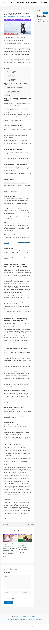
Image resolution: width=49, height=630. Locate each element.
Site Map (33, 619)
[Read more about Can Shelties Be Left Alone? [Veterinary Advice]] (25, 537)
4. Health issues (10, 75)
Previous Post (4, 524)
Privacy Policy (22, 619)
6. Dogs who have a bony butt (12, 77)
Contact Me (9, 619)
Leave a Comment (8, 16)
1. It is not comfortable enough (12, 71)
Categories (39, 19)
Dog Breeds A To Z (23, 3)
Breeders (34, 3)
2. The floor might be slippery (12, 72)
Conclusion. (7, 95)
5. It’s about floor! (10, 92)
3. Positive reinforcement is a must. (13, 90)
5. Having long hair (10, 76)
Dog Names (43, 3)
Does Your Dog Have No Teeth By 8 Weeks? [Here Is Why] (9, 543)
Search (38, 10)
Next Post (31, 524)
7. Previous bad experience (11, 79)
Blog (13, 3)
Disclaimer (28, 619)
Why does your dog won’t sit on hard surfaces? (15, 69)
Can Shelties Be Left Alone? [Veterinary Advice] (24, 543)
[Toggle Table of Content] (29, 68)
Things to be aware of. (10, 94)
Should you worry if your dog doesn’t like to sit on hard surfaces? (16, 84)
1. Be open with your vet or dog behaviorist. (14, 87)
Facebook (38, 619)
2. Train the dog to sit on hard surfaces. (14, 88)
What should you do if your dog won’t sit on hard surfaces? (17, 85)
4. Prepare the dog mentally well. (13, 91)
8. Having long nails (10, 80)
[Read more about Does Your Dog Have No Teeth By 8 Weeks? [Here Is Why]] (10, 537)
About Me (15, 619)
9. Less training (9, 81)
